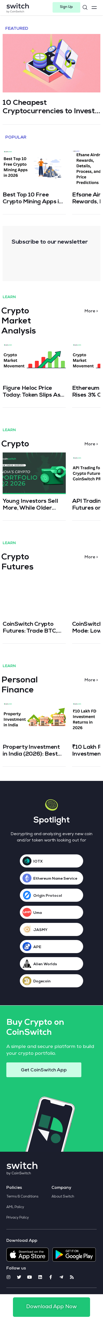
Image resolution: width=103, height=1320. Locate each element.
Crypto (15, 445)
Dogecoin (42, 981)
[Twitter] (19, 1277)
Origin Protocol (47, 896)
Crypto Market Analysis (18, 322)
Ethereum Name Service (55, 879)
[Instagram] (8, 1277)
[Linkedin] (40, 1277)
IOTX (38, 862)
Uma (37, 913)
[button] (66, 7)
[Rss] (72, 1277)
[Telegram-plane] (61, 1277)
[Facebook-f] (51, 1277)
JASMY (40, 930)
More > (91, 311)
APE (37, 947)
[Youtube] (29, 1277)
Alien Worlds (45, 964)
